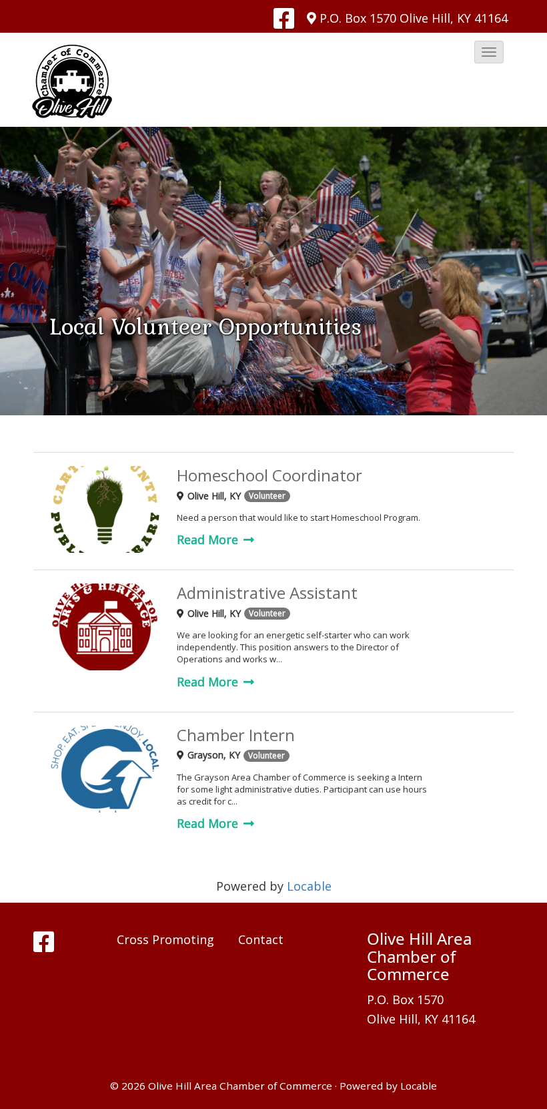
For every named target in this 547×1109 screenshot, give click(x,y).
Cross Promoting (165, 939)
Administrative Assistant (267, 593)
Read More (209, 539)
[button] (489, 52)
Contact (261, 939)
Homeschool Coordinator (269, 475)
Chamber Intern (236, 735)
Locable (309, 886)
